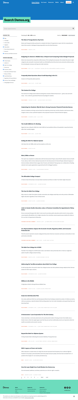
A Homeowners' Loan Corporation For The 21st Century (37, 314)
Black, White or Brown (27, 155)
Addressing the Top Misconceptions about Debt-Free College (39, 264)
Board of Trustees (18, 389)
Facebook (65, 388)
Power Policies (35, 2)
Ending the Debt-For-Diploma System (32, 141)
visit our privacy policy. (29, 397)
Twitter (67, 388)
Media (57, 2)
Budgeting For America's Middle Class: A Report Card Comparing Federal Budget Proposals (47, 56)
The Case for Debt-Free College (30, 191)
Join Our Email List (31, 391)
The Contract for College (28, 90)
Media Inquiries (43, 391)
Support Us (29, 387)
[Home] (6, 3)
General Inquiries (43, 389)
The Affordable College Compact (30, 176)
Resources (51, 2)
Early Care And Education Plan (30, 296)
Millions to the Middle (27, 281)
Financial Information (31, 389)
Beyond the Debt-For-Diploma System (32, 333)
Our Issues (44, 2)
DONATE (69, 2)
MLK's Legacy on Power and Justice (31, 348)
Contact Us (42, 387)
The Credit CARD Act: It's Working (31, 124)
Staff (16, 391)
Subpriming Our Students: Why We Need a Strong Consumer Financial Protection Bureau (47, 107)
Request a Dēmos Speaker (45, 392)
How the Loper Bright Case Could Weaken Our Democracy (38, 367)
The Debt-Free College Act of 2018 (31, 247)
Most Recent (71, 35)
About (62, 2)
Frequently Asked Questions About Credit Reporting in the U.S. (39, 75)
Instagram (70, 388)
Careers (16, 392)
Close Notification (72, 397)
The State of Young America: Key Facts (32, 40)
